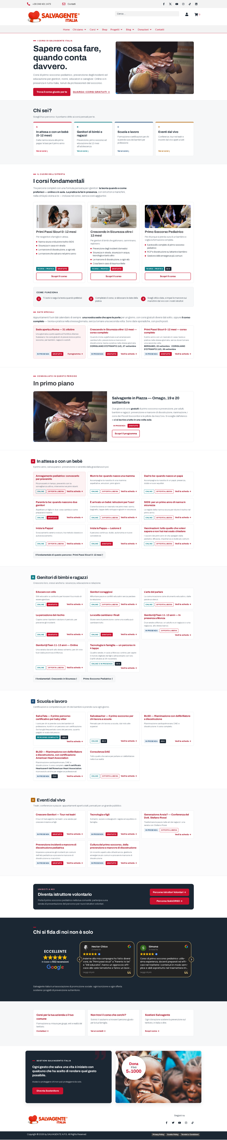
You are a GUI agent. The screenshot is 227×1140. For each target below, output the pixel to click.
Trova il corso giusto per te (52, 92)
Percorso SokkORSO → (170, 901)
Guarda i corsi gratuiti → (91, 92)
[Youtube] (176, 4)
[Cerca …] (147, 13)
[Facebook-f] (163, 4)
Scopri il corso (59, 276)
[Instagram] (183, 4)
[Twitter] (173, 1122)
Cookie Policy (172, 1134)
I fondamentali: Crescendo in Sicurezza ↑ (56, 679)
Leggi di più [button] (88, 972)
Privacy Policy (158, 1134)
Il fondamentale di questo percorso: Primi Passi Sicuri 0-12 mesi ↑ (69, 555)
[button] (79, 29)
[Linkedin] (196, 4)
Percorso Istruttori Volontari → (169, 892)
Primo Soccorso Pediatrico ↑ (98, 679)
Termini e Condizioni (190, 1134)
